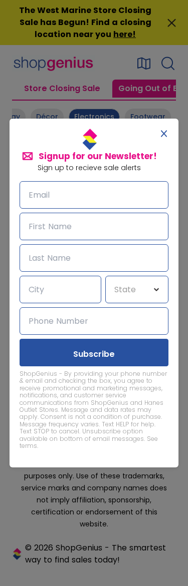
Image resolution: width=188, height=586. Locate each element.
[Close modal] (164, 134)
